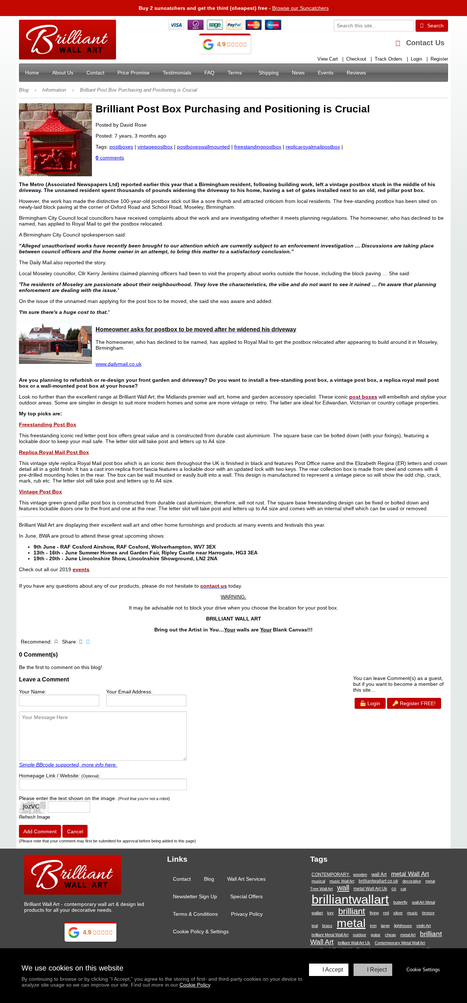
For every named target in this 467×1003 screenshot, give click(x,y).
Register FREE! (417, 703)
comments (110, 158)
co (393, 888)
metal (351, 923)
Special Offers (246, 896)
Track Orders (388, 59)
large (385, 925)
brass (327, 925)
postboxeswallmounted (203, 147)
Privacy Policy (247, 914)
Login (416, 59)
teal (315, 925)
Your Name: (32, 692)
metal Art (408, 935)
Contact (95, 73)
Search (435, 25)
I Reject (377, 970)
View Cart (327, 59)
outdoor (359, 935)
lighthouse (403, 925)
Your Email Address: (129, 692)
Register (439, 59)
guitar (376, 935)
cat (403, 889)
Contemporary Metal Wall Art (400, 943)
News (298, 73)
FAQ (209, 73)
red (386, 913)
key (330, 913)
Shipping (269, 73)
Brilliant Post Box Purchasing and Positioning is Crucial (138, 90)
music (412, 913)
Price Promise (133, 73)
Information (54, 90)
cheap (390, 935)
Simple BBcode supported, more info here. (68, 765)
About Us (62, 73)
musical (318, 881)
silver (398, 913)
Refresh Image (34, 817)
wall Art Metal (423, 902)
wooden (360, 874)
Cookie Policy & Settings (201, 931)
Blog (23, 90)
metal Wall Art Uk (370, 888)
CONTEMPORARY (331, 874)
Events (325, 73)
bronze (428, 913)
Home (32, 73)
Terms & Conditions (195, 914)
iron (373, 925)
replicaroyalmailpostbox (313, 147)
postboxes (121, 147)
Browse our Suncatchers (300, 8)
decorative (411, 881)
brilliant (351, 911)
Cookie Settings (423, 969)
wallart (317, 913)
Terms (235, 73)
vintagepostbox (155, 147)
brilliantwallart (350, 899)
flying (374, 913)
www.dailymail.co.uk (119, 364)
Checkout (356, 59)
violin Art (423, 925)
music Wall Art (341, 881)
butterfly (400, 902)
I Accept (333, 970)
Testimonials (177, 73)
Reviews (356, 73)
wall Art (379, 874)
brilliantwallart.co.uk (378, 881)
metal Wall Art (410, 873)
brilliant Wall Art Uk (354, 943)
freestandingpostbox (257, 147)
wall (343, 888)
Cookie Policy (195, 985)
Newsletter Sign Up (195, 896)
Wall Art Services (246, 879)
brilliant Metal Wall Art (330, 935)
